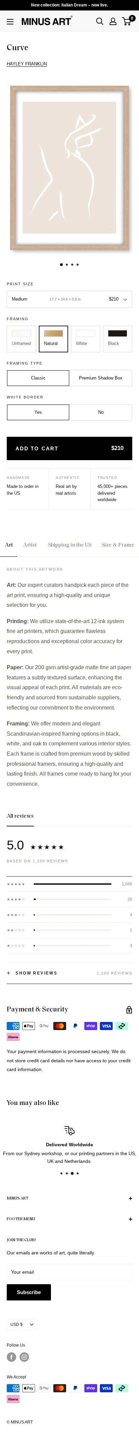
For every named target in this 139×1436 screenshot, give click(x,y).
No (101, 412)
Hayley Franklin (27, 63)
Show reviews (32, 973)
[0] (126, 21)
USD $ (16, 1324)
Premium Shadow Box (100, 378)
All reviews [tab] (20, 816)
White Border (25, 397)
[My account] (113, 21)
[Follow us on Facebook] (11, 1357)
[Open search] (100, 21)
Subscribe (29, 1292)
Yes (38, 412)
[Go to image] (61, 264)
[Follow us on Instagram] (24, 1357)
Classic (38, 378)
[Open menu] (10, 21)
